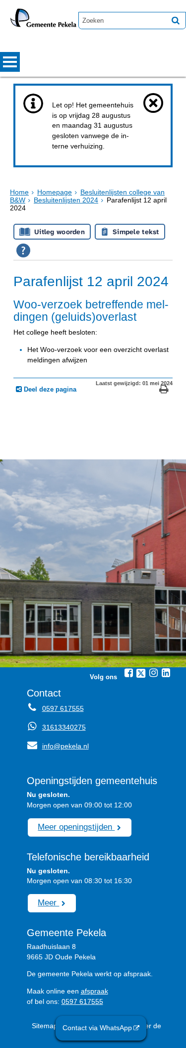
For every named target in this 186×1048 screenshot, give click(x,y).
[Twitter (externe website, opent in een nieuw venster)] (140, 673)
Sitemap (45, 1026)
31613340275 (64, 727)
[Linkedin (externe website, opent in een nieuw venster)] (165, 672)
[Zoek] (175, 20)
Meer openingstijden (76, 827)
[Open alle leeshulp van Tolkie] (23, 250)
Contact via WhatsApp (97, 1028)
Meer (48, 902)
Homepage (54, 192)
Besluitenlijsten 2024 (66, 200)
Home (19, 192)
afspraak (94, 991)
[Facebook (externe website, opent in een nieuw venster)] (128, 672)
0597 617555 (63, 708)
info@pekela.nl (58, 746)
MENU (10, 62)
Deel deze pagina (49, 389)
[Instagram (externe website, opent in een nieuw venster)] (153, 672)
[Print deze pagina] (164, 390)
